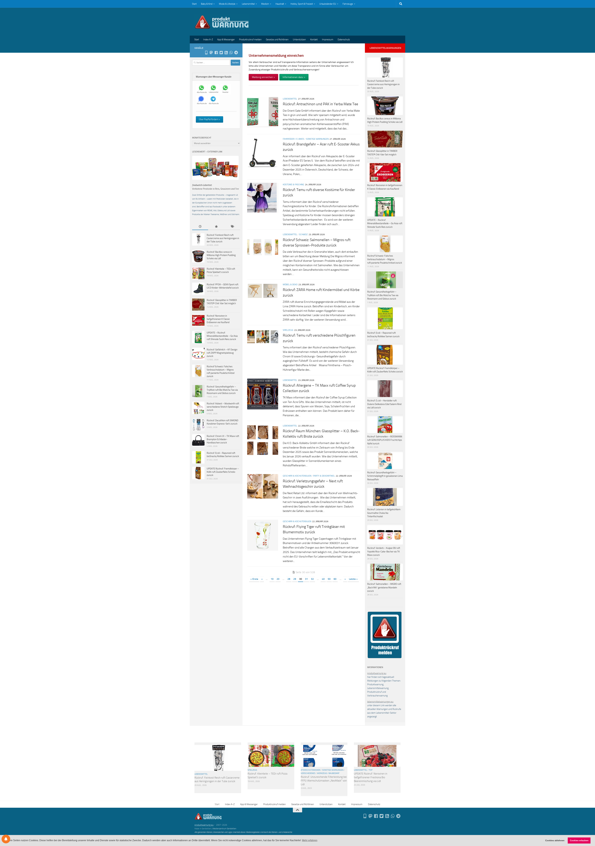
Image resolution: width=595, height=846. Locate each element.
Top (370, 770)
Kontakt (314, 39)
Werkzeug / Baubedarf (328, 773)
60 (335, 578)
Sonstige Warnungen (317, 139)
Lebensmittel (248, 3)
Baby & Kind (206, 3)
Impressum (327, 39)
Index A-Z (208, 39)
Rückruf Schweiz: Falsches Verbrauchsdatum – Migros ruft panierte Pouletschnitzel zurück (384, 259)
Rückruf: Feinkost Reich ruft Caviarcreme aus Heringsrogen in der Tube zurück (223, 238)
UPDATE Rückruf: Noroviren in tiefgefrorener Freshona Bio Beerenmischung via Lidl (370, 777)
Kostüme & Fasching (293, 184)
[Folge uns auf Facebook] (216, 52)
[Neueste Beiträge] (200, 226)
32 (312, 578)
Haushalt (279, 3)
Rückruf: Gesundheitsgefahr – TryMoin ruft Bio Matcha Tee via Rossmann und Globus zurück (222, 390)
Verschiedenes (308, 773)
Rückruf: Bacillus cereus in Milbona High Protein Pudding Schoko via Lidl (221, 255)
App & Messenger (226, 39)
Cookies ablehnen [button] (554, 840)
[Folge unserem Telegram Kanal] (236, 52)
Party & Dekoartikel (324, 476)
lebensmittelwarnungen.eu (380, 701)
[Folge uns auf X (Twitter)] (221, 52)
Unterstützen (299, 39)
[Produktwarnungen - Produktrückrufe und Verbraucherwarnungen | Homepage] (221, 21)
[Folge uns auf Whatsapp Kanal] (231, 52)
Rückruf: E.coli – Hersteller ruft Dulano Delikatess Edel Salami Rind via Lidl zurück (384, 404)
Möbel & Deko (290, 284)
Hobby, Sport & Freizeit (302, 3)
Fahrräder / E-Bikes (293, 139)
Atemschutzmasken (310, 770)
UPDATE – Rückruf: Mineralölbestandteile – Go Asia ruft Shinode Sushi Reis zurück (222, 336)
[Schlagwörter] (232, 226)
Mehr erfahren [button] (309, 840)
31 (306, 578)
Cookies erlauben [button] (579, 840)
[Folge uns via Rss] (226, 52)
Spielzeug (288, 330)
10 (272, 578)
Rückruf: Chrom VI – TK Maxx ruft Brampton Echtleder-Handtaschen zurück (223, 439)
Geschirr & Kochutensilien (297, 476)
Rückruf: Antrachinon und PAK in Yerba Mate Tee (320, 104)
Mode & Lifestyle (227, 3)
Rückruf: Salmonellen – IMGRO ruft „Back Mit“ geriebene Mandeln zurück (384, 587)
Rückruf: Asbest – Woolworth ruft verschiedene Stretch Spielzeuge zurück (223, 406)
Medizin (265, 3)
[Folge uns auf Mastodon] (211, 52)
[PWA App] (206, 52)
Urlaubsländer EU (327, 3)
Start (194, 3)
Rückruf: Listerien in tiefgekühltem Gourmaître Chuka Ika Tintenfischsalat (384, 513)
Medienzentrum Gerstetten (224, 828)
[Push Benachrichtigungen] (6, 839)
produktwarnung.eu (376, 673)
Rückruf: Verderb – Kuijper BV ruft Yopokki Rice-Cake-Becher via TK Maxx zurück (383, 551)
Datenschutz (344, 39)
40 (323, 578)
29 (294, 578)
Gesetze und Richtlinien (277, 39)
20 (278, 578)
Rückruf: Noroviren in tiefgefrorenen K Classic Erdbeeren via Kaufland (218, 319)
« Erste (254, 578)
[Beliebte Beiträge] (216, 226)
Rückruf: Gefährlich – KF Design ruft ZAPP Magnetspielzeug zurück (222, 352)
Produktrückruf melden (250, 39)
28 (288, 578)
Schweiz (303, 234)
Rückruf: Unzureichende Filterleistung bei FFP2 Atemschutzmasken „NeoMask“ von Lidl (324, 780)
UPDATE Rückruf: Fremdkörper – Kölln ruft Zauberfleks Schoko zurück (223, 472)
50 (329, 578)
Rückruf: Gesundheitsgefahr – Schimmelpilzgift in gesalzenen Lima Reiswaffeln (385, 476)
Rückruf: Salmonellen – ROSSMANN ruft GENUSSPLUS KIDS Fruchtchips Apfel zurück (384, 440)
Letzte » (353, 578)
